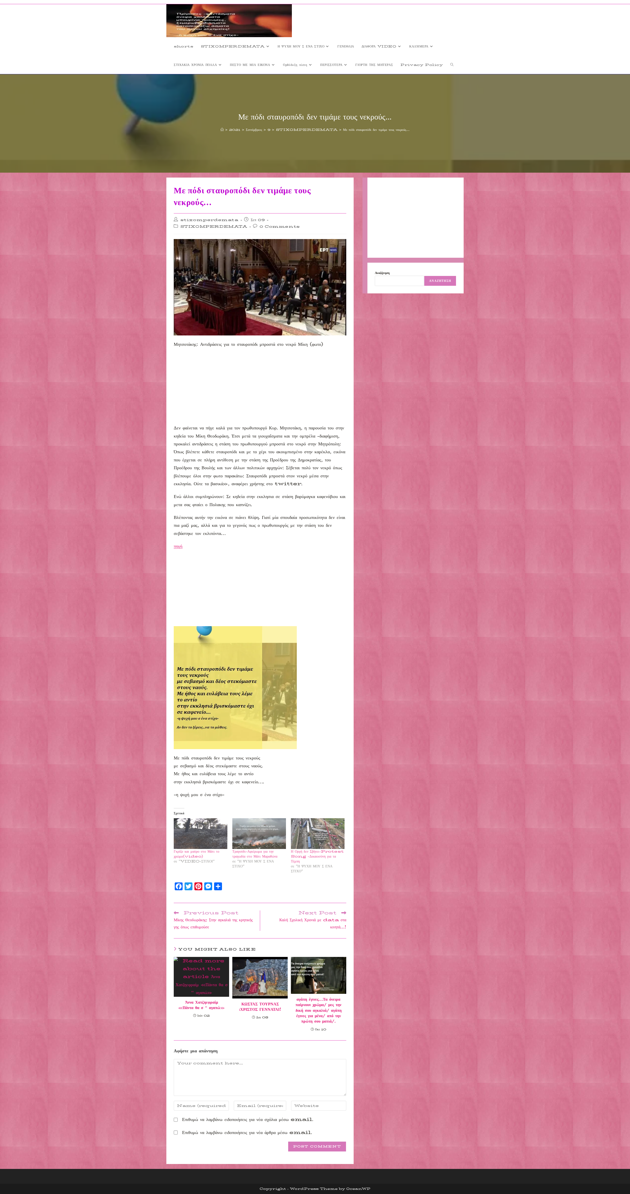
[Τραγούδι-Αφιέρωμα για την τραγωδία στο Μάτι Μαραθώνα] (259, 833)
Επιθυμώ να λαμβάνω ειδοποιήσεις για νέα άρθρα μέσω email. (247, 1132)
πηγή (178, 546)
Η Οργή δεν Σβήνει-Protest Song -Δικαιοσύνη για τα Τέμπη (317, 856)
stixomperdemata (209, 220)
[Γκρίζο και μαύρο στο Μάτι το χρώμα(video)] (200, 833)
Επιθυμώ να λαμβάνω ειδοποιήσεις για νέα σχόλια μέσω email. (247, 1119)
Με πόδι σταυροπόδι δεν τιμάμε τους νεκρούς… (376, 129)
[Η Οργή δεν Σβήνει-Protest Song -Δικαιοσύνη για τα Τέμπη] (318, 833)
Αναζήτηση (382, 272)
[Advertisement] (260, 387)
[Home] (222, 129)
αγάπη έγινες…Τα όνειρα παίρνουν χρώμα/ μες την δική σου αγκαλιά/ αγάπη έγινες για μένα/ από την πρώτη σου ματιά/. (319, 1010)
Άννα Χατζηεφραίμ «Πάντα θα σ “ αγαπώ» (201, 1005)
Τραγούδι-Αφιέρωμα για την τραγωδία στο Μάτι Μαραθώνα (254, 854)
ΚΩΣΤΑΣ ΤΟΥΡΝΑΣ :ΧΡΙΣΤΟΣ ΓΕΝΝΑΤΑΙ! (260, 1007)
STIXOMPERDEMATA (213, 226)
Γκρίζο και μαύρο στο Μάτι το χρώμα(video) (196, 854)
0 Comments (280, 226)
